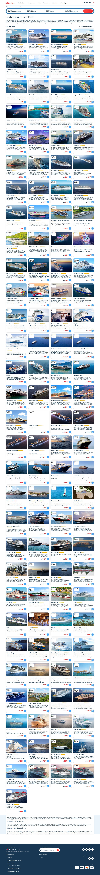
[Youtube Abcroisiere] (89, 849)
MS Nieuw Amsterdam (35, 552)
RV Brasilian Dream (34, 247)
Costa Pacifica (10, 220)
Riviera (53, 627)
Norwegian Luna (56, 273)
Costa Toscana (78, 69)
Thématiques (64, 3)
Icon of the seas (55, 247)
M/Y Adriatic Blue (11, 703)
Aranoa (31, 375)
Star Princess (32, 145)
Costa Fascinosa (33, 195)
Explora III (9, 170)
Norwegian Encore (11, 298)
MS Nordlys (54, 577)
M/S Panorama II (79, 754)
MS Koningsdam (11, 552)
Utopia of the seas (34, 120)
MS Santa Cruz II (56, 526)
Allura (75, 602)
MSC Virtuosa (55, 170)
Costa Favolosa (55, 195)
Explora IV (77, 145)
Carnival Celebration (57, 400)
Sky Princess (77, 324)
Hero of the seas (56, 95)
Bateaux (40, 3)
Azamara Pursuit (78, 375)
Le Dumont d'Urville (79, 349)
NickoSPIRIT (54, 602)
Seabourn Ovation (56, 704)
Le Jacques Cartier (56, 349)
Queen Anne (55, 450)
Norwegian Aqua (78, 120)
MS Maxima (77, 577)
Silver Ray (9, 729)
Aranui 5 (8, 375)
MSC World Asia (33, 44)
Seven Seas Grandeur (57, 653)
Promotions (46, 3)
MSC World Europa (11, 69)
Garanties (10, 857)
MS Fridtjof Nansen (34, 526)
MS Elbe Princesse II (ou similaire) (83, 220)
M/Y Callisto (10, 779)
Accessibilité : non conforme (14, 868)
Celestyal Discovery (79, 298)
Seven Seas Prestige (35, 678)
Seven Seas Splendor (80, 653)
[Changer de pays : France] (7, 849)
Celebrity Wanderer (12, 450)
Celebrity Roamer (34, 450)
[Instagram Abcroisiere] (92, 849)
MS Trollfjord (77, 552)
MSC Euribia (77, 44)
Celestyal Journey (56, 298)
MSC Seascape (33, 170)
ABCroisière (8, 6)
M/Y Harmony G (56, 754)
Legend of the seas (79, 95)
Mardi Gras (77, 400)
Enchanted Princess (57, 324)
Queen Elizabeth (78, 450)
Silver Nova (32, 729)
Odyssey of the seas (12, 273)
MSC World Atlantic (12, 44)
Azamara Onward (56, 375)
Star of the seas (10, 120)
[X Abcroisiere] (86, 849)
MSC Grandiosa (55, 69)
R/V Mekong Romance (58, 678)
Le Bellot (31, 349)
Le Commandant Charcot (13, 349)
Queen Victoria (10, 475)
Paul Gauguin (77, 627)
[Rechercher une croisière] (58, 850)
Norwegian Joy (33, 298)
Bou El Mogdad (78, 501)
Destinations (21, 3)
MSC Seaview (10, 195)
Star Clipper (9, 754)
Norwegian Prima (79, 273)
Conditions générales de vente (14, 860)
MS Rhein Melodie (34, 602)
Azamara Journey (11, 400)
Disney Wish (54, 475)
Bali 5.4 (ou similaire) (57, 501)
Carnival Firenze (33, 425)
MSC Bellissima (78, 170)
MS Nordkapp (33, 577)
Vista (7, 627)
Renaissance (32, 220)
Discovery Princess (34, 324)
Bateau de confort (34, 501)
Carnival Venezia (11, 425)
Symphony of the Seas (35, 273)
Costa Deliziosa (78, 195)
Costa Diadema (33, 95)
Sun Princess (10, 324)
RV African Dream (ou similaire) (60, 220)
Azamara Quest (33, 400)
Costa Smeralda (11, 95)
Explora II (76, 475)
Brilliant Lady (32, 779)
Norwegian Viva (11, 145)
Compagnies (31, 3)
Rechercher (89, 11)
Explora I (8, 501)
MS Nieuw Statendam (80, 526)
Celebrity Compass (56, 425)
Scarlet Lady (10, 804)
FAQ (42, 857)
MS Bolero (9, 602)
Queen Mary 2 (33, 475)
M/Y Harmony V (33, 754)
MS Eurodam (55, 552)
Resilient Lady (55, 779)
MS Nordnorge (10, 577)
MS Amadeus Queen (35, 703)
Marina (31, 627)
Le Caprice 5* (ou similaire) (14, 526)
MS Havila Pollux (33, 653)
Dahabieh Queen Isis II (80, 678)
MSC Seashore (33, 69)
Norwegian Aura (56, 120)
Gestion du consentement (13, 871)
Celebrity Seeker (79, 425)
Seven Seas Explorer (12, 678)
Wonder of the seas (79, 247)
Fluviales (55, 3)
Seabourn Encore (79, 704)
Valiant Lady (77, 779)
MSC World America (57, 44)
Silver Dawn (54, 729)
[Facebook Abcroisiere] (83, 849)
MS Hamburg (10, 653)
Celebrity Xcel (55, 145)
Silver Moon (77, 729)
